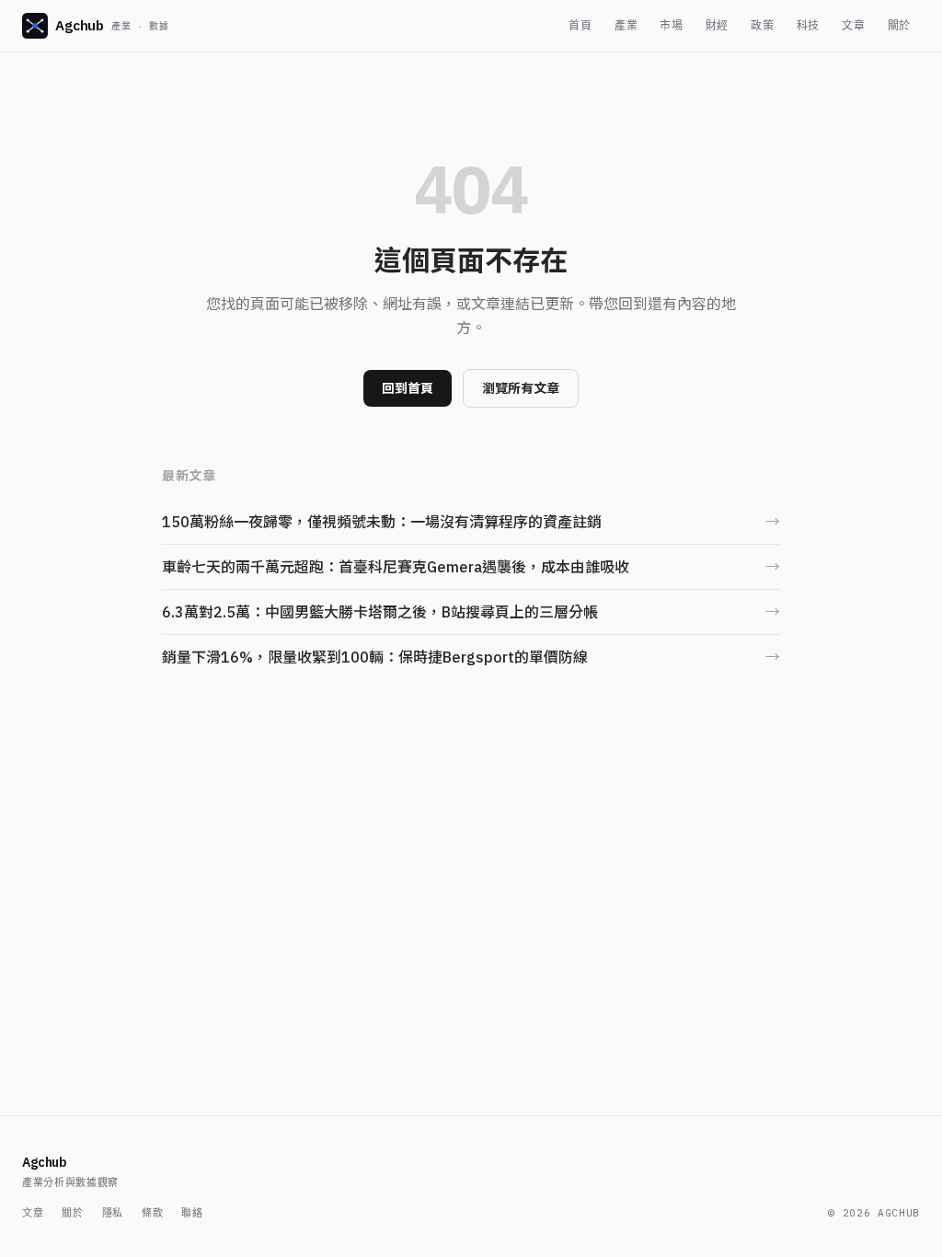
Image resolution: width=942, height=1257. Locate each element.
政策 (762, 25)
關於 (899, 25)
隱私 (112, 1212)
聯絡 (191, 1212)
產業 (626, 25)
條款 (152, 1212)
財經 (717, 25)
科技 (808, 25)
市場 (671, 25)
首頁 (580, 25)
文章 (853, 25)
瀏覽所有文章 (520, 388)
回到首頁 (407, 388)
